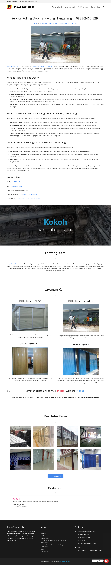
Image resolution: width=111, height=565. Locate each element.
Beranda (43, 533)
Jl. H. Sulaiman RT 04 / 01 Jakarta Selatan (28, 199)
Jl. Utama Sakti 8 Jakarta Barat (28, 194)
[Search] (103, 7)
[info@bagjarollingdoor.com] (76, 531)
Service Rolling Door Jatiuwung (42, 66)
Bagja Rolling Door (12, 66)
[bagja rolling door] (20, 436)
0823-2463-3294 (17, 186)
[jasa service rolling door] (90, 459)
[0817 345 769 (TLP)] (76, 534)
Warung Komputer (64, 561)
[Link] (9, 7)
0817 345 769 (16, 182)
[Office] (76, 547)
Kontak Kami (44, 551)
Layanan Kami (45, 538)
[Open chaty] (106, 561)
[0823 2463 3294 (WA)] (76, 537)
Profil (42, 535)
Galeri (42, 549)
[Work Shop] (76, 541)
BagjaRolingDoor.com (14, 264)
